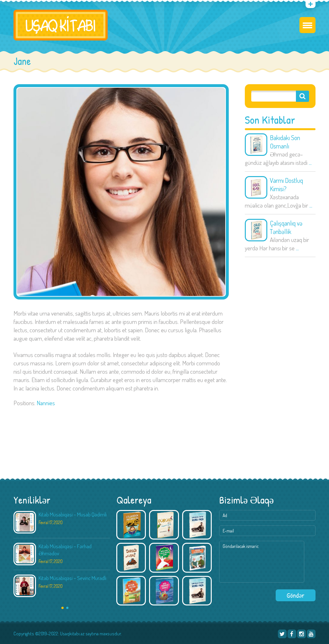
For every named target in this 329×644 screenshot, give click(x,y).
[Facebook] (292, 634)
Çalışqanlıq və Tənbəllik (286, 227)
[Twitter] (282, 634)
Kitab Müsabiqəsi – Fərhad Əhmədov (65, 550)
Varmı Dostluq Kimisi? (286, 184)
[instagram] (301, 634)
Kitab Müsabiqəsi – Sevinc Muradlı (72, 578)
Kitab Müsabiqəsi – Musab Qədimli (73, 514)
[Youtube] (311, 634)
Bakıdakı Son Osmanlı (285, 141)
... (310, 162)
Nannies (46, 403)
